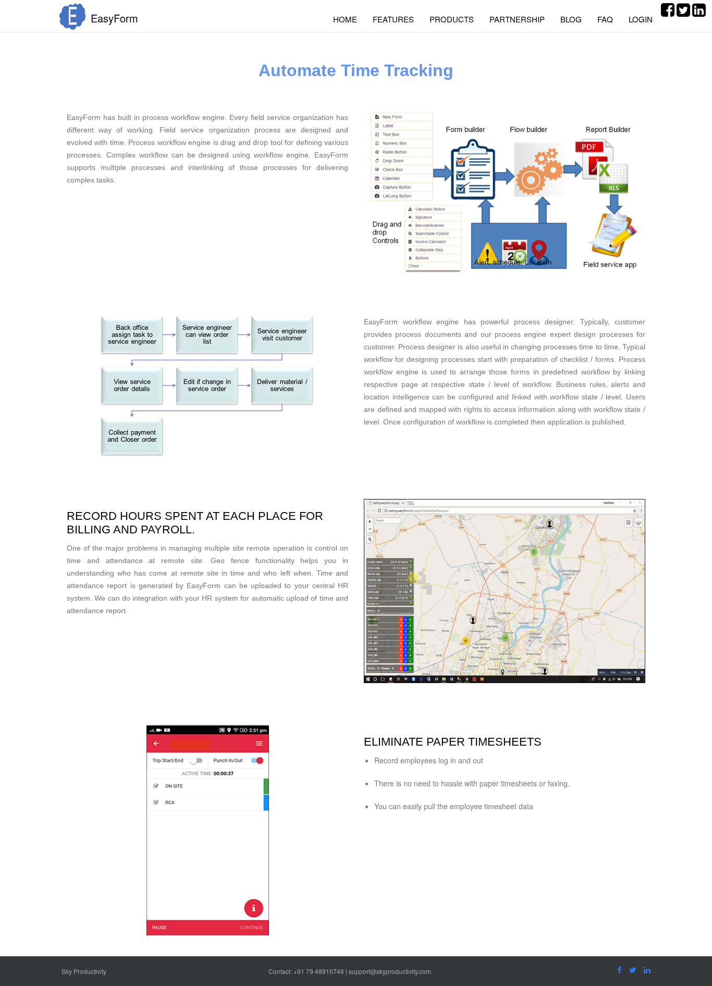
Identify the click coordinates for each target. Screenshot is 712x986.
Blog (571, 19)
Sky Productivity (84, 971)
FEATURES (393, 19)
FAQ (605, 19)
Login (641, 19)
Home (345, 19)
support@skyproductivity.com (390, 971)
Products (451, 19)
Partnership (517, 19)
